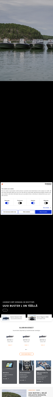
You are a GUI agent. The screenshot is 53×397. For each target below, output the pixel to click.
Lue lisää (5, 378)
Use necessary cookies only (9, 211)
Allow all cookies (43, 211)
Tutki (9, 345)
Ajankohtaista (31, 390)
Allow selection (26, 211)
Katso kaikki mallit (26, 354)
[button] (25, 349)
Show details (46, 207)
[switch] (20, 203)
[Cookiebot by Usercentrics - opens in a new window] (46, 184)
